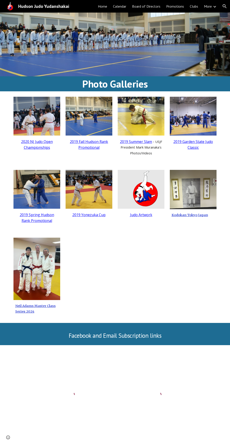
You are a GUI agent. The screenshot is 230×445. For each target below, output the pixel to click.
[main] (115, 84)
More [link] (208, 6)
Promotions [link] (175, 6)
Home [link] (102, 6)
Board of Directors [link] (146, 6)
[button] (224, 6)
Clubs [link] (194, 6)
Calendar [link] (119, 6)
